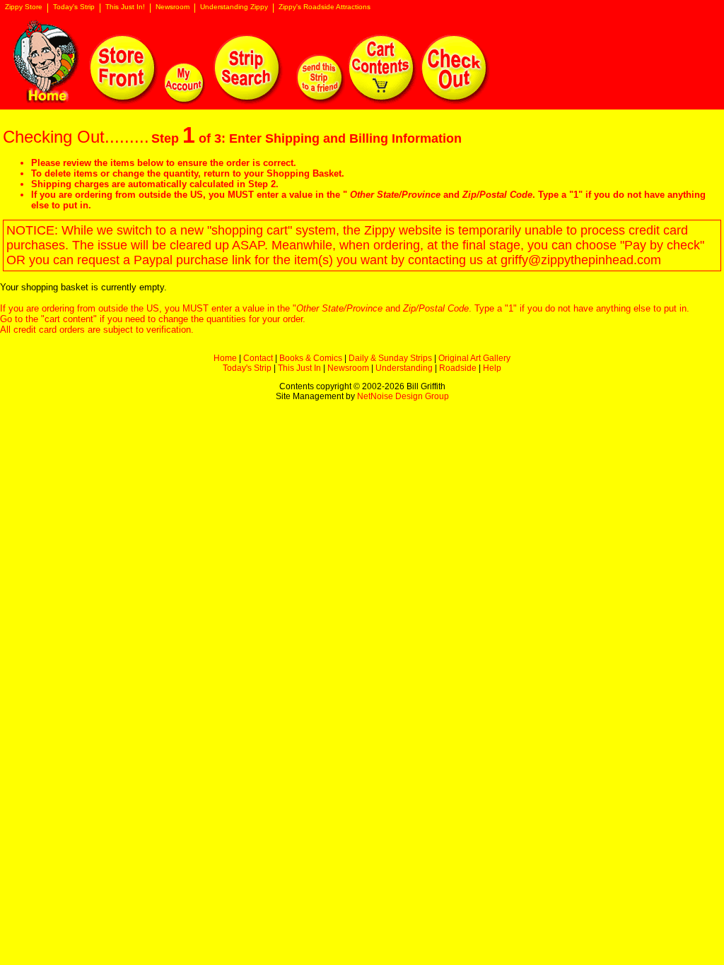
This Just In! (125, 7)
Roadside (458, 368)
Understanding (404, 368)
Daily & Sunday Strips (390, 358)
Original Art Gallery (474, 358)
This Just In (299, 368)
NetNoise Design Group (403, 396)
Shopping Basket (304, 173)
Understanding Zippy (234, 7)
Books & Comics (310, 358)
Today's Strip (74, 7)
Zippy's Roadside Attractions (324, 7)
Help (492, 368)
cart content (69, 319)
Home (225, 358)
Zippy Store (23, 7)
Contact (258, 358)
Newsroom (172, 7)
